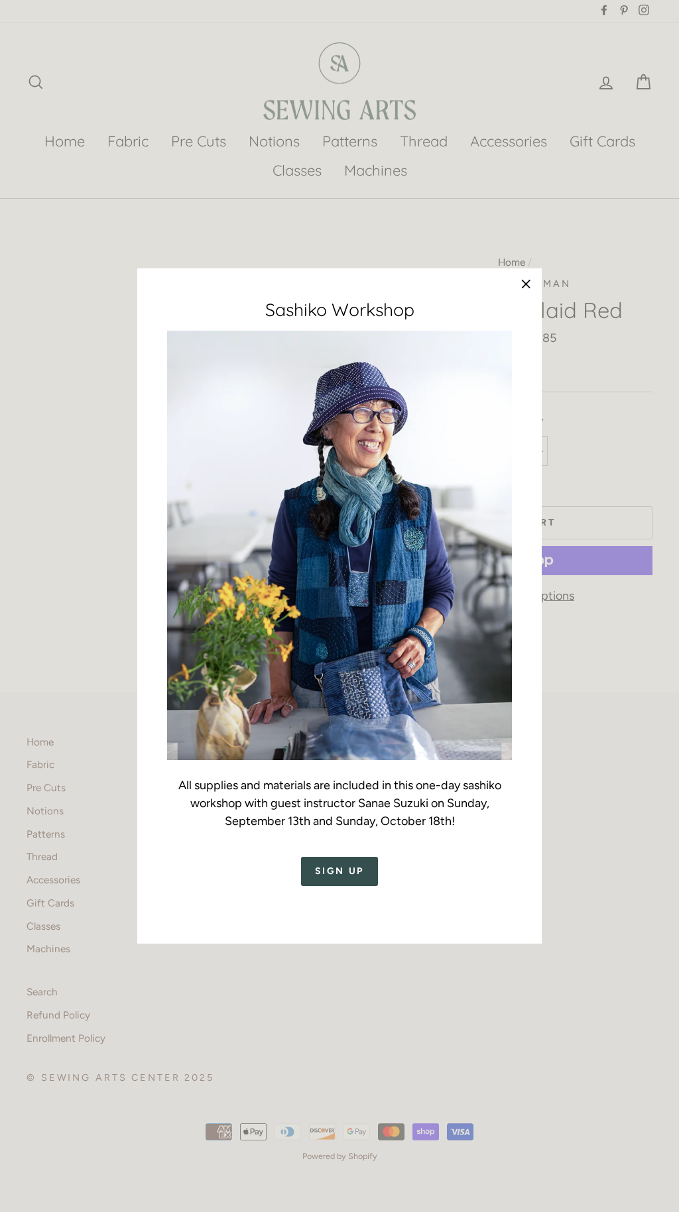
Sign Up (340, 871)
